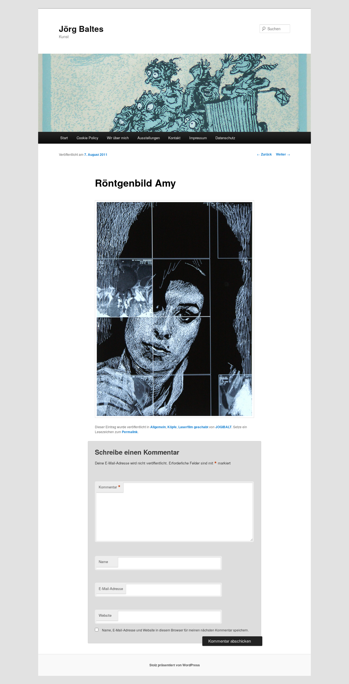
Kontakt (174, 137)
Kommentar (110, 487)
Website (105, 615)
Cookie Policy (87, 137)
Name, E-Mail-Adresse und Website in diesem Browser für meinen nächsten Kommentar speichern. (175, 630)
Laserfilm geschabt (193, 426)
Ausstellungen (148, 137)
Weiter (283, 154)
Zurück (264, 154)
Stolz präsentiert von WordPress (174, 664)
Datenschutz (225, 137)
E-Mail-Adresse (111, 588)
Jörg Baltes (81, 28)
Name (103, 561)
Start (64, 137)
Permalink (130, 431)
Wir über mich (118, 137)
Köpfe (172, 426)
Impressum (198, 137)
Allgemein (158, 426)
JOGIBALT (223, 426)
